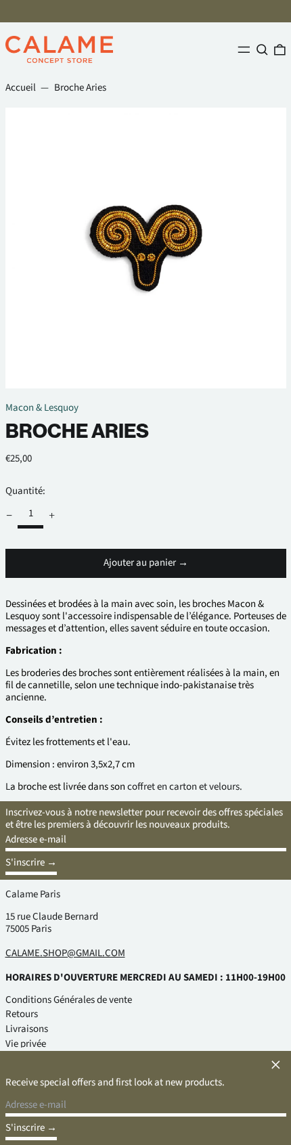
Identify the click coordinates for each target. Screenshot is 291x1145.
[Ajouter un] (52, 515)
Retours (21, 1014)
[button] (262, 49)
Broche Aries (80, 88)
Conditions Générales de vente (68, 1000)
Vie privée (25, 1044)
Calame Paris (32, 894)
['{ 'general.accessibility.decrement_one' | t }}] (9, 515)
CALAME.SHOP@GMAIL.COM (65, 953)
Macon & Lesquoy (42, 408)
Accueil (20, 88)
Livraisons (26, 1029)
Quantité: (25, 491)
